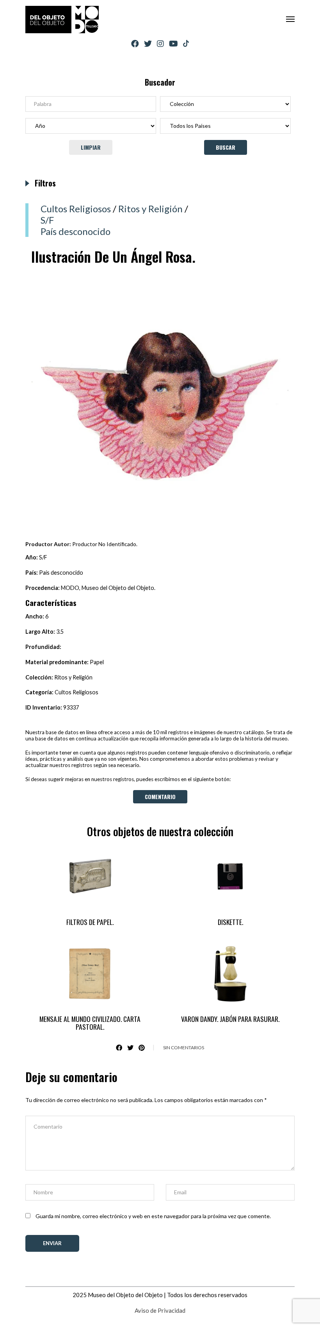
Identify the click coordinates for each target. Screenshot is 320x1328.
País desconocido (75, 231)
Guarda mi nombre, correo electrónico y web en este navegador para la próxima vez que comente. (153, 1216)
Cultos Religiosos (76, 208)
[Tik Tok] (186, 43)
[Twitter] (148, 43)
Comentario (160, 796)
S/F (47, 220)
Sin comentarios (183, 1047)
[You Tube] (173, 43)
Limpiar (91, 147)
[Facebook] (135, 43)
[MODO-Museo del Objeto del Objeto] (62, 19)
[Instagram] (160, 43)
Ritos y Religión (150, 208)
